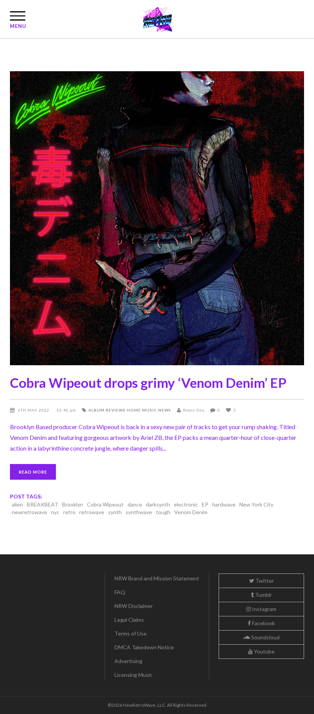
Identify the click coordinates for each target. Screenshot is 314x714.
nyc (55, 512)
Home (134, 410)
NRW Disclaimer (133, 606)
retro (69, 512)
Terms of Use (130, 633)
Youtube (264, 651)
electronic (186, 504)
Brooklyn (72, 504)
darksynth (158, 504)
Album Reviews (107, 410)
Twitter (264, 580)
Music (149, 410)
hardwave (224, 504)
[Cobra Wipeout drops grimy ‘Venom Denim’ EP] (157, 218)
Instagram (263, 609)
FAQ (119, 592)
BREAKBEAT (42, 504)
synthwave (139, 512)
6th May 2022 (34, 410)
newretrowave (29, 512)
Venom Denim (191, 512)
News (164, 410)
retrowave (91, 512)
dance (135, 504)
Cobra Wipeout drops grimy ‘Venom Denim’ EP (148, 382)
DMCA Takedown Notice (144, 647)
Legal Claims (129, 619)
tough (163, 512)
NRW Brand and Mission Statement (156, 578)
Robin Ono (193, 410)
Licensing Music (133, 675)
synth (115, 512)
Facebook (263, 623)
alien (17, 504)
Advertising (128, 661)
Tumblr (263, 594)
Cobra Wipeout (105, 504)
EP (205, 504)
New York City (256, 504)
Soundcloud (265, 637)
